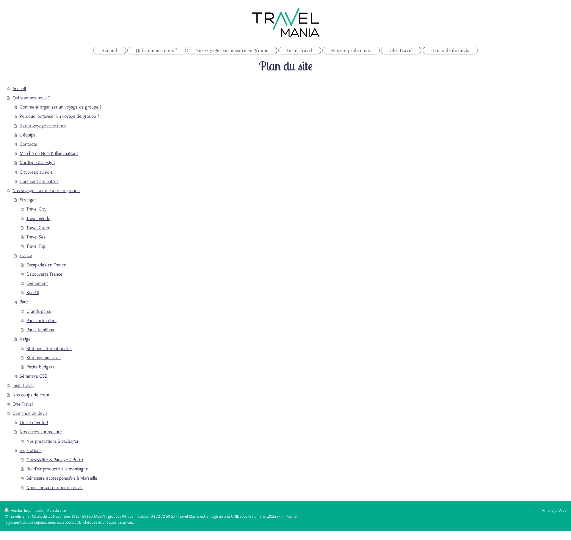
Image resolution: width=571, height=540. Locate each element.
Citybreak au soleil (37, 172)
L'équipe (28, 135)
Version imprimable (27, 510)
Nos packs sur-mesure (41, 431)
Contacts (28, 144)
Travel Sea (36, 237)
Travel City (36, 209)
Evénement (37, 283)
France (26, 255)
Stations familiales (43, 357)
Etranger (28, 199)
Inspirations (31, 450)
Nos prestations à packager (52, 441)
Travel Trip (36, 246)
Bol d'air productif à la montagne (57, 469)
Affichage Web (554, 510)
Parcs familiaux (40, 329)
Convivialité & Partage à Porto (54, 459)
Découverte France (44, 274)
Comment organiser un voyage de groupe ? (60, 107)
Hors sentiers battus (39, 181)
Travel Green (38, 227)
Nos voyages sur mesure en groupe (46, 190)
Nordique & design (37, 162)
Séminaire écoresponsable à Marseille (61, 478)
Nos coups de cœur (30, 395)
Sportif (32, 292)
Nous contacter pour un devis (54, 487)
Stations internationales (49, 348)
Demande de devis (30, 413)
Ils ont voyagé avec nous (43, 125)
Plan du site (56, 510)
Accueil (19, 88)
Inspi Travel (23, 385)
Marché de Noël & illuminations (49, 153)
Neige (25, 339)
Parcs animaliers (41, 320)
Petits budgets (40, 367)
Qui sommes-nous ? (31, 98)
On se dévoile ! (34, 422)
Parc (24, 301)
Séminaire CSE (33, 376)
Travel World (38, 218)
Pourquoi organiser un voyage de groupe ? (59, 116)
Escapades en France (46, 265)
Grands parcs (38, 311)
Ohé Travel (22, 404)
